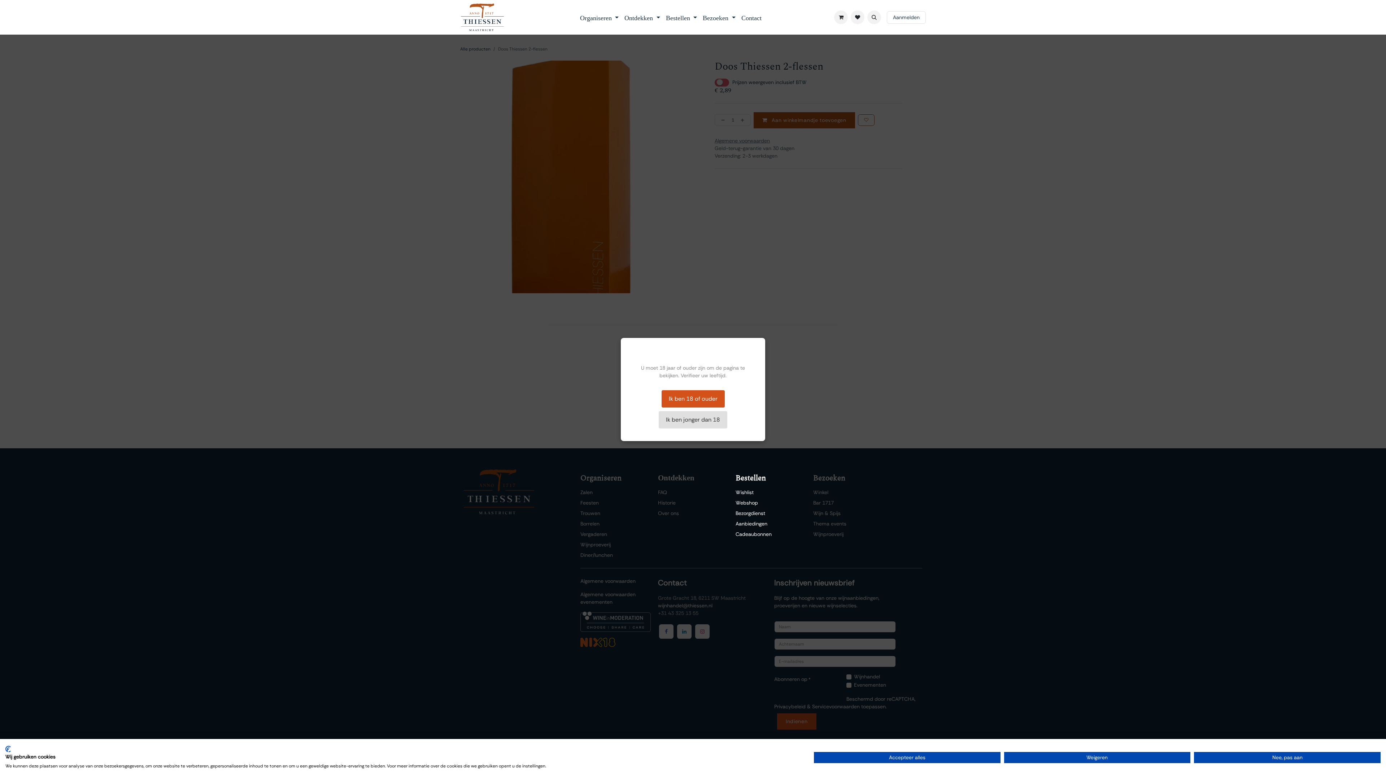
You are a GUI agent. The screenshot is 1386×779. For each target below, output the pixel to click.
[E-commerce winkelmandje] (841, 17)
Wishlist (745, 492)
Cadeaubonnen (754, 534)
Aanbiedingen (751, 523)
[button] (874, 17)
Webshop (747, 502)
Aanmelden (906, 17)
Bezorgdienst (750, 513)
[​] (857, 17)
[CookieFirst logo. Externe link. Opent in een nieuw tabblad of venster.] (8, 749)
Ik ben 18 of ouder (693, 398)
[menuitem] (599, 17)
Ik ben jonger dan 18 (693, 419)
